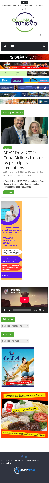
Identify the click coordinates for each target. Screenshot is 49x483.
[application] (24, 300)
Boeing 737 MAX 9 (14, 175)
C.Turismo (32, 172)
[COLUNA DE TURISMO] (5, 46)
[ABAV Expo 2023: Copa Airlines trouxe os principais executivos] (24, 118)
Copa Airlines (27, 175)
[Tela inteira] (44, 310)
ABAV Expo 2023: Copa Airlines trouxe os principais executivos (23, 160)
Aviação (8, 148)
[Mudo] (40, 310)
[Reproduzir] (5, 310)
